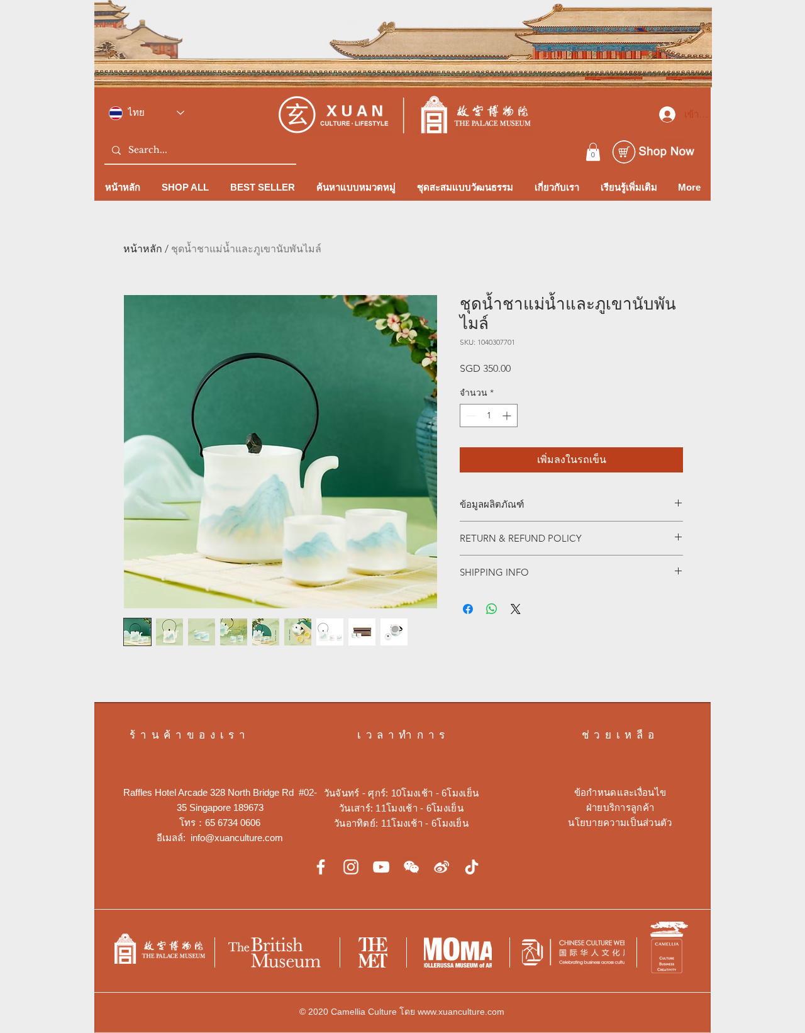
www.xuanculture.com (461, 1012)
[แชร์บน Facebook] (467, 609)
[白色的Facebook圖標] (321, 867)
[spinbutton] (488, 416)
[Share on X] (515, 609)
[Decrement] (469, 416)
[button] (593, 152)
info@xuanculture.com (237, 837)
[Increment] (508, 416)
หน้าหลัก (142, 249)
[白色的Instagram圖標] (351, 867)
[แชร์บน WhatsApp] (491, 609)
